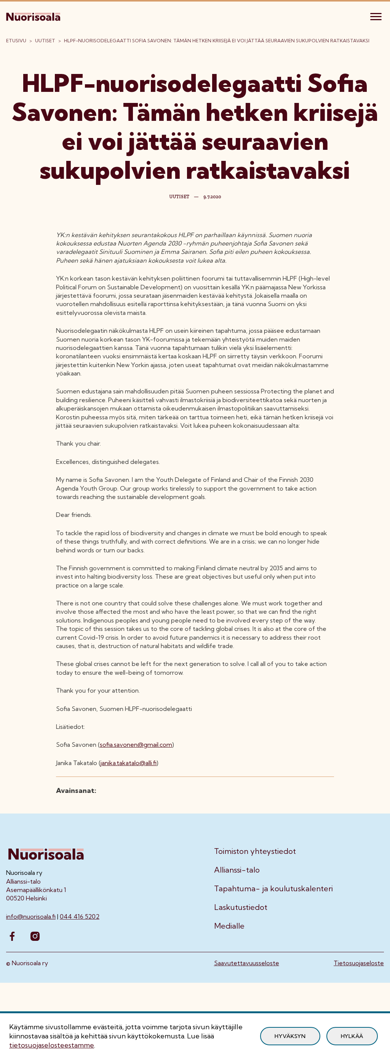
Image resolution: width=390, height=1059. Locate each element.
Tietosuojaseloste (359, 963)
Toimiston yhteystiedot (255, 851)
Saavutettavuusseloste (246, 963)
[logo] (34, 15)
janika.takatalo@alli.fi (129, 763)
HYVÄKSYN (290, 1036)
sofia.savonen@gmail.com (136, 744)
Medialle (229, 926)
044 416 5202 (79, 916)
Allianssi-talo (237, 869)
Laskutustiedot (240, 907)
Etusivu (16, 40)
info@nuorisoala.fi (31, 916)
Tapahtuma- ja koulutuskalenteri (273, 888)
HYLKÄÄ (352, 1036)
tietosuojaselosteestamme (51, 1045)
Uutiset (45, 40)
